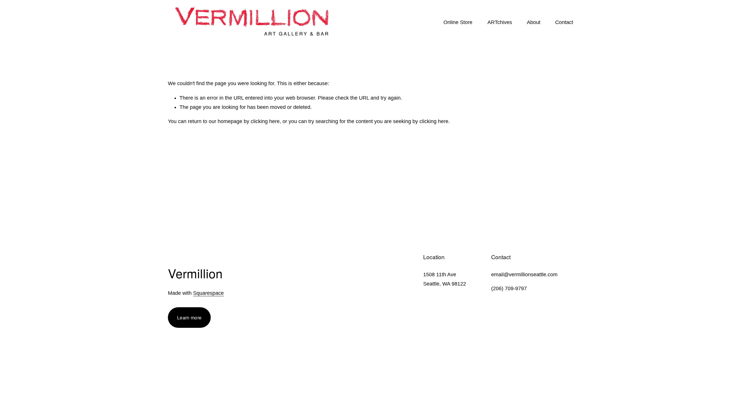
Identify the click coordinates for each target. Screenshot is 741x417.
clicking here (265, 121)
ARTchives (499, 22)
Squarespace (208, 293)
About (533, 22)
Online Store (457, 22)
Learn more (189, 317)
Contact (564, 22)
